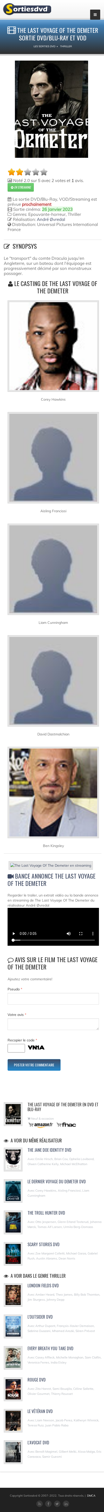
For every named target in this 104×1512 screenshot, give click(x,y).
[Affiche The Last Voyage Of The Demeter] (51, 109)
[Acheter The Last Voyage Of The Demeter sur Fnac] (65, 1124)
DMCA (91, 1495)
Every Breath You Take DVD (50, 1348)
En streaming (22, 187)
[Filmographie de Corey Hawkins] (53, 348)
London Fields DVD (43, 1286)
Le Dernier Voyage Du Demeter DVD (57, 1181)
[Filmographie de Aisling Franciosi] (53, 459)
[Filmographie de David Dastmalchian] (53, 683)
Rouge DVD (37, 1380)
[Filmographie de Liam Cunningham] (53, 571)
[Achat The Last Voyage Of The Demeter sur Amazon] (41, 1124)
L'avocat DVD (38, 1443)
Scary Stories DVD (44, 1244)
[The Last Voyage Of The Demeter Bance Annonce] (53, 866)
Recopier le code (22, 1040)
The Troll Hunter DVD (46, 1213)
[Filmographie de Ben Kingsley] (53, 794)
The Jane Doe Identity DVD (49, 1150)
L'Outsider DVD (40, 1317)
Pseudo (15, 989)
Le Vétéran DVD (40, 1411)
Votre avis (17, 1014)
